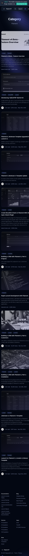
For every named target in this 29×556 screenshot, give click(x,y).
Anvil (17, 522)
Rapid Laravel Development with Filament (14, 296)
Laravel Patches (5, 500)
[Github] (25, 9)
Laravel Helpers (5, 509)
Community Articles (21, 503)
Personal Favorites (20, 498)
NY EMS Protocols (20, 527)
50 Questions (4, 527)
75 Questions (4, 529)
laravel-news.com (5, 69)
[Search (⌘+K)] (15, 9)
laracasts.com (4, 307)
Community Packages (21, 505)
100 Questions (4, 532)
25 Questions (4, 525)
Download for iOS (21, 4)
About (2, 544)
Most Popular (19, 500)
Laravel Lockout (5, 502)
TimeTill (18, 525)
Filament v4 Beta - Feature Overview (13, 56)
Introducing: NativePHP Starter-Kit (12, 98)
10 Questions (4, 522)
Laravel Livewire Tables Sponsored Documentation (5, 513)
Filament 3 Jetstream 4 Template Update (14, 176)
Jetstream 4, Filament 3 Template (12, 416)
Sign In (20, 9)
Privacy (20, 553)
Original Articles (20, 496)
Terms (15, 553)
